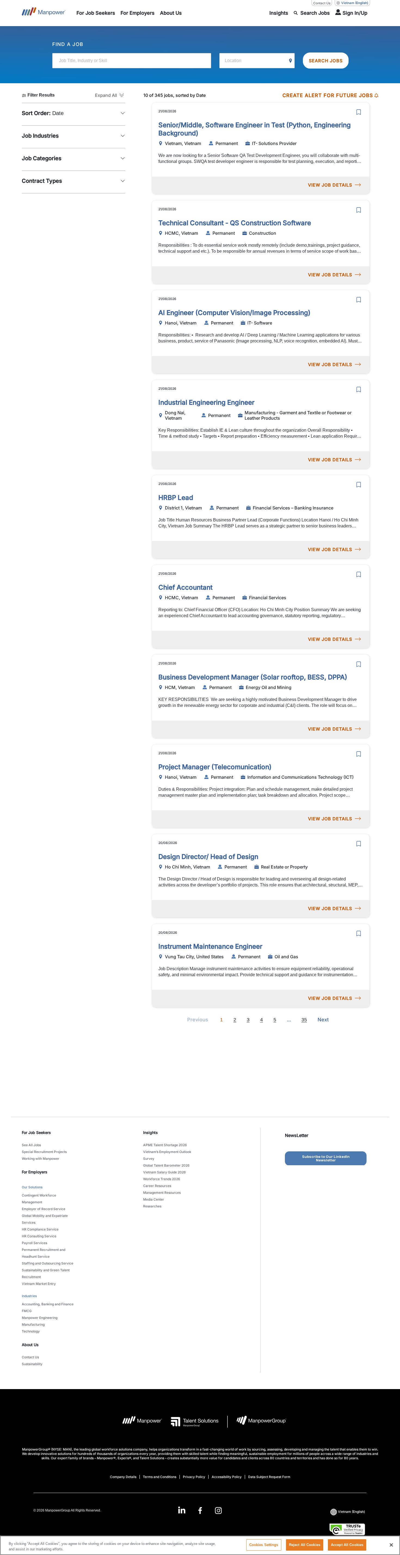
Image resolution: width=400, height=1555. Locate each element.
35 (304, 1019)
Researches (152, 1206)
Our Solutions (32, 1187)
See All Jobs (31, 1145)
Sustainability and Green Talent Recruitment (46, 1273)
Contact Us (321, 3)
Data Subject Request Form (269, 1477)
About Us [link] (30, 1344)
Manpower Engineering (39, 1318)
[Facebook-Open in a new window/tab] (200, 1510)
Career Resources (157, 1186)
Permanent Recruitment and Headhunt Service (43, 1253)
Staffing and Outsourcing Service (47, 1263)
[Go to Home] (44, 13)
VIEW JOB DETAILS (330, 185)
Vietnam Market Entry (39, 1284)
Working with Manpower (40, 1159)
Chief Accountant (185, 587)
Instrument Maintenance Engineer (210, 946)
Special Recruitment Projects (44, 1152)
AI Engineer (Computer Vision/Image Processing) (234, 313)
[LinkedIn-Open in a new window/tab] (181, 1510)
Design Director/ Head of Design (208, 857)
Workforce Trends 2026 (161, 1179)
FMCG (27, 1311)
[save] (358, 112)
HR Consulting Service (39, 1236)
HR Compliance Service (40, 1229)
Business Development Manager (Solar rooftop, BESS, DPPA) (252, 677)
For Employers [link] (34, 1172)
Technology (31, 1331)
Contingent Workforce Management (39, 1198)
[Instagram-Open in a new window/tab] (218, 1510)
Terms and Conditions (159, 1477)
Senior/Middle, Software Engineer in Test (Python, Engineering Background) (254, 129)
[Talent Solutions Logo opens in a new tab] (190, 1421)
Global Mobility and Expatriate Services (45, 1219)
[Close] (391, 1545)
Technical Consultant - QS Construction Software (234, 223)
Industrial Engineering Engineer (206, 402)
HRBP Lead (175, 498)
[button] (110, 95)
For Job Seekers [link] (36, 1132)
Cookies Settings (263, 1545)
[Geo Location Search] (291, 61)
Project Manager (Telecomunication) (215, 767)
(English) (354, 3)
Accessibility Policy (227, 1477)
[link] (200, 1510)
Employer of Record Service (43, 1209)
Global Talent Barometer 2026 (166, 1165)
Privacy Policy (194, 1477)
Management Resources (162, 1193)
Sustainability (32, 1364)
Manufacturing (33, 1324)
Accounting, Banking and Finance (47, 1304)
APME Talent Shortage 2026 (165, 1145)
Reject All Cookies (304, 1545)
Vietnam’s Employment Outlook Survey (167, 1155)
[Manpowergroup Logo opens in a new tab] (257, 1421)
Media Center (153, 1199)
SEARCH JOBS (326, 60)
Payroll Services (34, 1243)
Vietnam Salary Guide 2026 (164, 1172)
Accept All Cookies (347, 1545)
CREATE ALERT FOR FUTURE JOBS (327, 95)
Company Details (123, 1477)
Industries (29, 1296)
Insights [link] (150, 1132)
